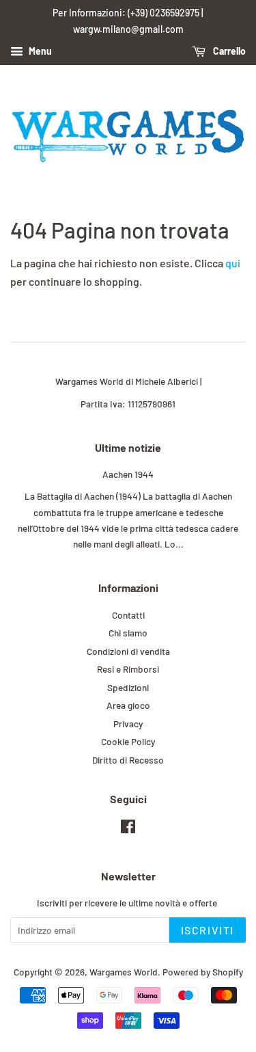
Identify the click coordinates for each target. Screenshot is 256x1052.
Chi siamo (128, 632)
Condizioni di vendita (128, 651)
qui (232, 262)
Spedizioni (128, 687)
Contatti (128, 615)
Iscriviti (207, 929)
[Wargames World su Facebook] (128, 829)
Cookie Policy (128, 741)
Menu (39, 51)
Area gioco (128, 705)
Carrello (228, 51)
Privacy (128, 723)
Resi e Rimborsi (128, 669)
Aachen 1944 (128, 474)
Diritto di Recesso (128, 760)
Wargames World (123, 971)
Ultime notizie (128, 447)
